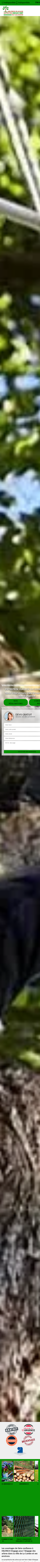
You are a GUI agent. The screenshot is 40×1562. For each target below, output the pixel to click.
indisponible (9, 3)
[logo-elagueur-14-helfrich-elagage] (13, 10)
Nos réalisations (16, 702)
